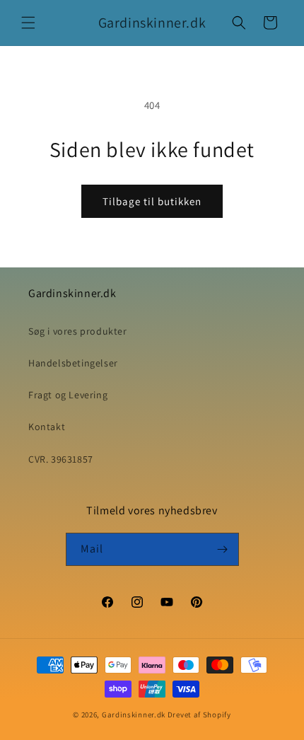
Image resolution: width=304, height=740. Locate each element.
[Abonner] (222, 549)
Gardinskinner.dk (133, 714)
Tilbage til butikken (152, 201)
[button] (28, 22)
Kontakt (46, 426)
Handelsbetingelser (73, 363)
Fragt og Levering (67, 394)
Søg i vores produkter (77, 331)
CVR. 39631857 (60, 459)
